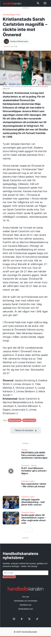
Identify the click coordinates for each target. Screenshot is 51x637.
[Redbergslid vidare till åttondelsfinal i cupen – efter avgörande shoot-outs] (11, 518)
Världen (24, 450)
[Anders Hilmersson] (7, 41)
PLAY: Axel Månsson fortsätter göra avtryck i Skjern (34, 471)
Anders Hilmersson (19, 41)
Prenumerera (9, 576)
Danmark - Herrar (29, 465)
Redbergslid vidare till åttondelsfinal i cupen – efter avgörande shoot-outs (33, 519)
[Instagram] (14, 619)
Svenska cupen (28, 481)
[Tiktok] (37, 619)
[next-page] (29, 530)
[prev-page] (21, 530)
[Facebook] (22, 619)
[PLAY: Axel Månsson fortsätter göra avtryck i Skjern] (11, 471)
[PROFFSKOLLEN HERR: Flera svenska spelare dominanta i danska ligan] (11, 455)
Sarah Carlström (29, 420)
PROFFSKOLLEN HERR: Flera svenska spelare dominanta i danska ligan (34, 455)
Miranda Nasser (15, 420)
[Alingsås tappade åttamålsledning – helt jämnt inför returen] (11, 502)
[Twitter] (29, 619)
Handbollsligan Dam (11, 15)
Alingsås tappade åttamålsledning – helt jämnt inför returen (33, 502)
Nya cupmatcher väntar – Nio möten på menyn (33, 485)
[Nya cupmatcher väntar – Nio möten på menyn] (11, 486)
